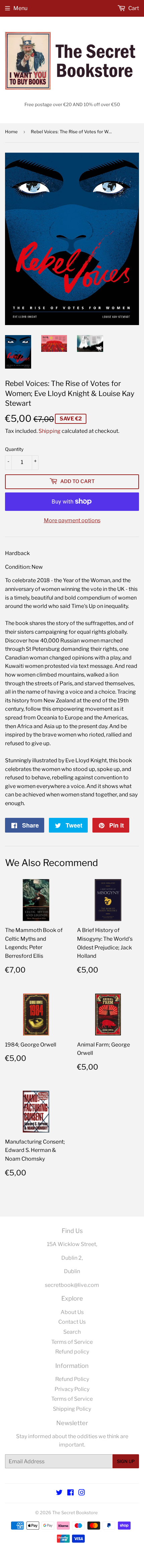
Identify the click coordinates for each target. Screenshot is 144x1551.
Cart (133, 8)
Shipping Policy (72, 1409)
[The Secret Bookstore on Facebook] (70, 1493)
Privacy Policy (72, 1389)
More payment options (72, 520)
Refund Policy (72, 1379)
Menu (20, 8)
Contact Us (72, 1322)
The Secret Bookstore (75, 1512)
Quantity (14, 449)
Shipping (50, 431)
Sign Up (126, 1461)
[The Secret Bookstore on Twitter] (59, 1493)
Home (11, 131)
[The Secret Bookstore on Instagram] (81, 1493)
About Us (72, 1312)
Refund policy (72, 1351)
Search (72, 1332)
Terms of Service (72, 1342)
